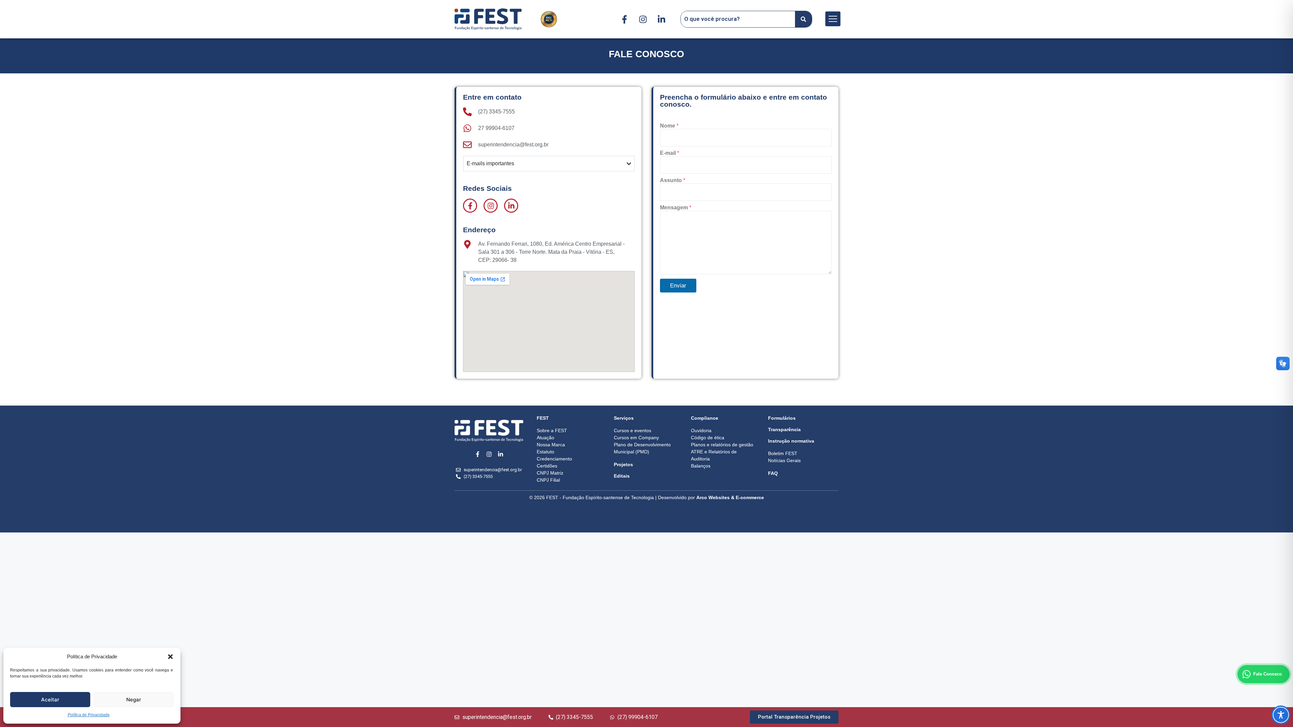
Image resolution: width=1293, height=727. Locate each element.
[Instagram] (642, 19)
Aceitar (50, 699)
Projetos (623, 464)
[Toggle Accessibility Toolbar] (1281, 715)
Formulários (782, 418)
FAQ (773, 473)
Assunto (672, 180)
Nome (669, 126)
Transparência (784, 429)
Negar (133, 699)
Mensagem (675, 207)
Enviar (678, 285)
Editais (622, 476)
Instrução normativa (791, 441)
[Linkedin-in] (661, 19)
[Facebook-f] (624, 19)
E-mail (669, 153)
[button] (170, 656)
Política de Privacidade (89, 715)
